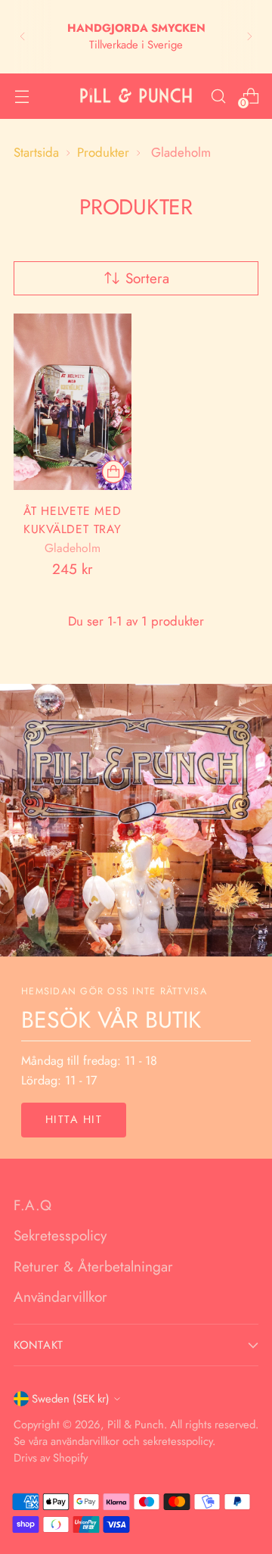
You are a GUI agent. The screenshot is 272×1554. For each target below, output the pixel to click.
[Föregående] (22, 36)
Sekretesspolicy (60, 1235)
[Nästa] (249, 36)
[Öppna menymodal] (21, 95)
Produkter (103, 152)
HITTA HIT (73, 1119)
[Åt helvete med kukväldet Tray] (72, 402)
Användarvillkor (60, 1297)
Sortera (147, 278)
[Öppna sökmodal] (217, 95)
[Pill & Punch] (136, 95)
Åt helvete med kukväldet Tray (72, 519)
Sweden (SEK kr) (71, 1398)
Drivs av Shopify (51, 1457)
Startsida (36, 152)
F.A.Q (32, 1205)
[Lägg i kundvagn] (113, 472)
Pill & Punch (135, 1424)
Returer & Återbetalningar (93, 1266)
